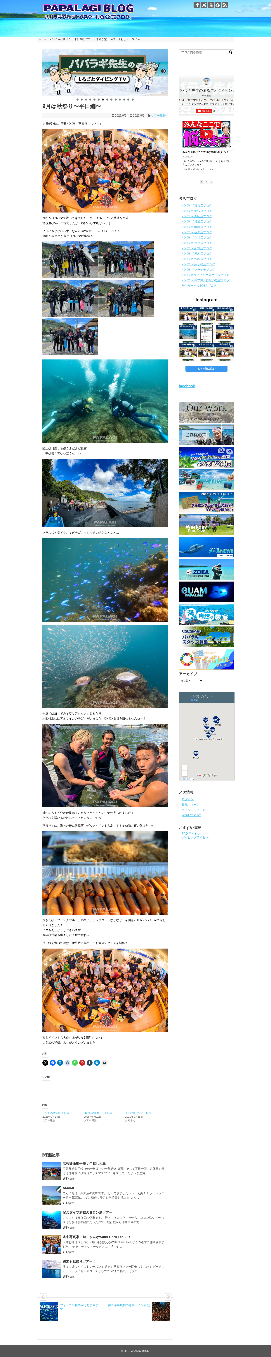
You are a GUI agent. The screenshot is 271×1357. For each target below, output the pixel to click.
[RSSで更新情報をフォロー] (225, 5)
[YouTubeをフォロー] (211, 5)
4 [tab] (90, 100)
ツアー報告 (158, 115)
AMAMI (68, 1188)
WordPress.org (191, 815)
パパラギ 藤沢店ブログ (197, 232)
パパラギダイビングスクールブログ (205, 275)
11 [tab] (120, 100)
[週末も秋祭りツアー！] (51, 1269)
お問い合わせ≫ (119, 39)
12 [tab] (124, 100)
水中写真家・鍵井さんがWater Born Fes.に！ (97, 1237)
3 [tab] (86, 100)
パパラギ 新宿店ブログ (197, 216)
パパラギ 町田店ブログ (197, 227)
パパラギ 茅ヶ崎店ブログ (198, 264)
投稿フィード (190, 804)
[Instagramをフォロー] (204, 5)
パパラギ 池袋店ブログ (197, 211)
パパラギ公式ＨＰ (60, 39)
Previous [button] (47, 71)
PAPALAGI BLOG (139, 1351)
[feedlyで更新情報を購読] (218, 5)
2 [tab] (82, 100)
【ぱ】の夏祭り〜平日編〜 (99, 1113)
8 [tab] (107, 100)
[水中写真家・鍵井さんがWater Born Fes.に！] (51, 1244)
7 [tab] (103, 100)
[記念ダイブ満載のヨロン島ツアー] (51, 1220)
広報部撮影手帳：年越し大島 (84, 1163)
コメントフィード (193, 810)
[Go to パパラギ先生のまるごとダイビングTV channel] (206, 81)
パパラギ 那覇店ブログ (197, 248)
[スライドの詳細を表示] (105, 72)
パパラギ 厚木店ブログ (197, 253)
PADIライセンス (192, 833)
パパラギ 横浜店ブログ (197, 221)
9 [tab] (111, 100)
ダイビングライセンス (196, 837)
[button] (183, 147)
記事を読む (69, 1178)
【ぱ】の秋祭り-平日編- (56, 1113)
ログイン (188, 799)
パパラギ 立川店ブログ (197, 237)
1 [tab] (78, 100)
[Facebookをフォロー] (197, 5)
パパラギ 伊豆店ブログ (197, 243)
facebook (187, 386)
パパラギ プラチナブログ (198, 269)
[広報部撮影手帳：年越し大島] (51, 1171)
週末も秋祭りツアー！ (79, 1261)
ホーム (42, 39)
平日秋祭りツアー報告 (138, 1113)
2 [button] (206, 182)
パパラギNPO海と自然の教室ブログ (206, 280)
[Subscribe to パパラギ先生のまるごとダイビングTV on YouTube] (206, 111)
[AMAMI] (51, 1195)
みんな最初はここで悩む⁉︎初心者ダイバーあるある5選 (206, 152)
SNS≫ (136, 39)
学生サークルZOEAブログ (199, 285)
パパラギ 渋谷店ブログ (197, 259)
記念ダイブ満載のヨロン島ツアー (87, 1212)
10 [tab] (116, 100)
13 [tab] (128, 100)
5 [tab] (94, 100)
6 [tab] (99, 100)
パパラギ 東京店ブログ (197, 205)
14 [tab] (133, 100)
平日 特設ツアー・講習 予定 (90, 39)
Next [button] (163, 71)
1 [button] (201, 182)
